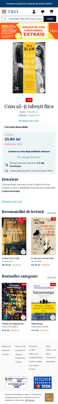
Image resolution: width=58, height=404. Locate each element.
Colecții (18, 362)
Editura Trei (20, 346)
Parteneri (6, 350)
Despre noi (6, 346)
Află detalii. (30, 400)
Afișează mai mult (29, 120)
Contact (5, 354)
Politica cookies (35, 361)
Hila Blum (32, 111)
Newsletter (50, 361)
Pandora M (33, 115)
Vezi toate (51, 212)
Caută (50, 18)
